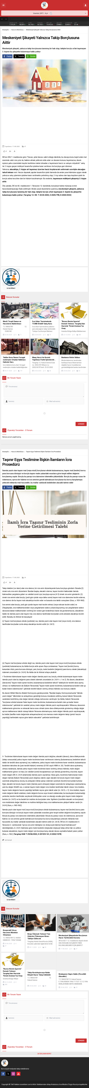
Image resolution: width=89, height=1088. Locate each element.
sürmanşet (8, 840)
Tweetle (21, 56)
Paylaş (9, 56)
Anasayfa (5, 30)
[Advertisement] (44, 125)
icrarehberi (11, 288)
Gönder (33, 56)
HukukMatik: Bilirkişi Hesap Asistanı (23, 19)
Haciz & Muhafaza (17, 30)
